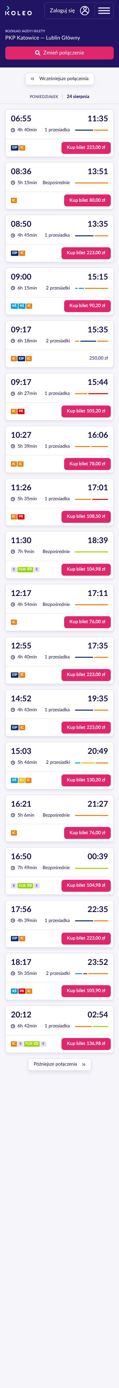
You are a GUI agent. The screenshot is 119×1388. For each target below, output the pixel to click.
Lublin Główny (63, 38)
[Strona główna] (18, 10)
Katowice (28, 38)
